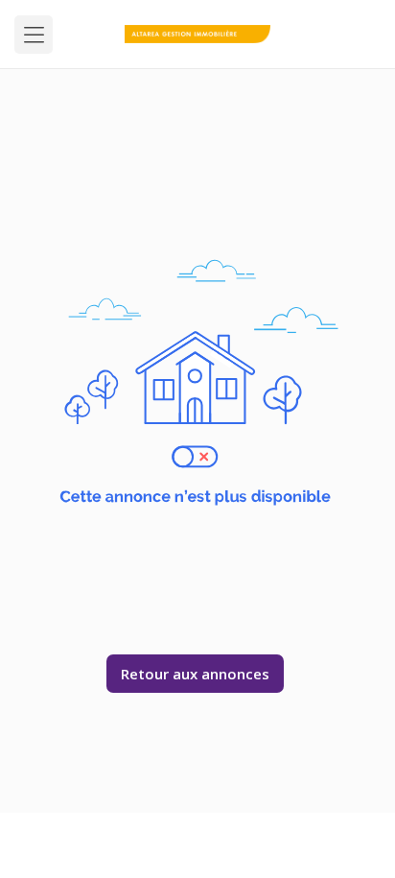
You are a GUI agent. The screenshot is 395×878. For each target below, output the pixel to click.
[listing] (198, 34)
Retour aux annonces (195, 673)
